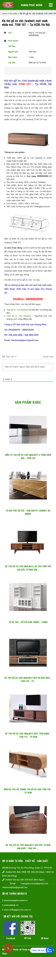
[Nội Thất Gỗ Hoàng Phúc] (8, 5)
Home (4, 13)
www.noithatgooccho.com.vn (17, 909)
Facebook (10, 938)
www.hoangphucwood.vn (15, 900)
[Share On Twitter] (32, 70)
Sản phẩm (13, 13)
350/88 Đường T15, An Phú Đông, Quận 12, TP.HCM (27, 868)
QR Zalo (27, 938)
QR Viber (45, 938)
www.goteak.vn (11, 905)
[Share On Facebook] (23, 70)
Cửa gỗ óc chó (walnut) (18, 316)
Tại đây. (36, 280)
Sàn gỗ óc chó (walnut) (17, 310)
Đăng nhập (48, 356)
